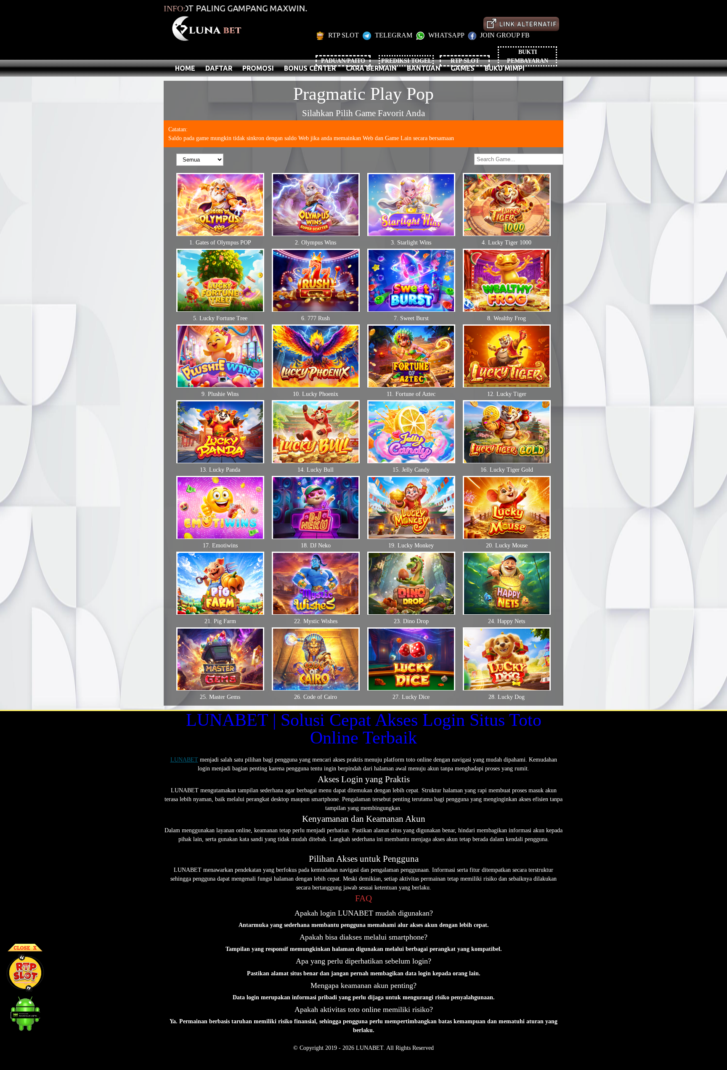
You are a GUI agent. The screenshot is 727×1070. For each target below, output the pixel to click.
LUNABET (184, 760)
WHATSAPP (446, 35)
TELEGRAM (393, 35)
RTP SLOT (343, 35)
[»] (521, 24)
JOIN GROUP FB (504, 35)
